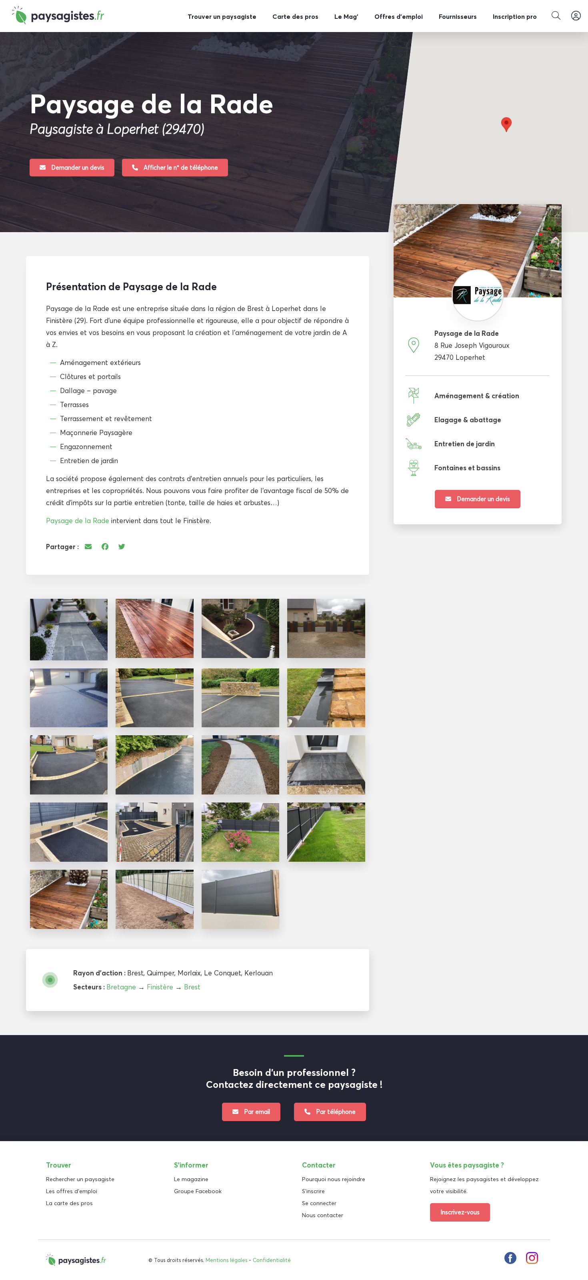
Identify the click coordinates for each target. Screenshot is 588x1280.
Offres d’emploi (398, 16)
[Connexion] (576, 16)
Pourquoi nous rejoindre (333, 1179)
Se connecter (319, 1203)
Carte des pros (295, 16)
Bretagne (121, 987)
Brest (192, 987)
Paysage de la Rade (77, 520)
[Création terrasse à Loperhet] (154, 628)
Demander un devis (77, 167)
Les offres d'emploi (71, 1191)
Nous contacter (322, 1215)
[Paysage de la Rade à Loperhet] (69, 629)
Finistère (160, 987)
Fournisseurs (458, 16)
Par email (256, 1111)
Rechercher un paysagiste (80, 1179)
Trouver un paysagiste (222, 16)
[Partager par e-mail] (88, 546)
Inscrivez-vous (460, 1212)
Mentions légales (226, 1260)
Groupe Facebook (198, 1191)
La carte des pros (69, 1203)
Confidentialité (272, 1260)
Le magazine (191, 1179)
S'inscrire (313, 1191)
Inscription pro (515, 16)
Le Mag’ (346, 16)
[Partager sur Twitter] (121, 546)
